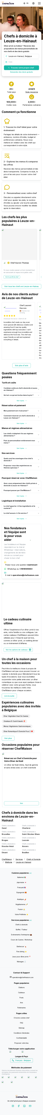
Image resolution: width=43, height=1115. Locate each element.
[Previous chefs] (4, 254)
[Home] (8, 3)
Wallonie (8, 862)
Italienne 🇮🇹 (21, 877)
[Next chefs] (38, 254)
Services (19, 859)
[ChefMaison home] (21, 1097)
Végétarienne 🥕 (21, 904)
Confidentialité (21, 1038)
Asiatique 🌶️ (21, 899)
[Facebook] (18, 1106)
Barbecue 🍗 (21, 946)
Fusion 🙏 (21, 909)
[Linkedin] (24, 1106)
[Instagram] (13, 1106)
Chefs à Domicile (33, 859)
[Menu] (39, 3)
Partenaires (21, 1008)
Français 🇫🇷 (21, 887)
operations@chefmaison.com (22, 977)
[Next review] (38, 330)
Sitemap (21, 1028)
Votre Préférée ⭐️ (21, 914)
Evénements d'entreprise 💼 (21, 935)
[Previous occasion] (4, 779)
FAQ (21, 1023)
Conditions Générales (21, 1033)
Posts (21, 998)
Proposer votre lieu (21, 1043)
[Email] (30, 1106)
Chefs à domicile (21, 925)
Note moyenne (31, 92)
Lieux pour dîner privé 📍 (21, 957)
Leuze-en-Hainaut (23, 862)
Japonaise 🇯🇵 (21, 882)
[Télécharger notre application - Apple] (14, 1052)
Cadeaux (21, 992)
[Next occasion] (38, 779)
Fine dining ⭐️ (21, 951)
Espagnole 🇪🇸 (22, 892)
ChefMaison (7, 859)
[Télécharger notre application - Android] (28, 1052)
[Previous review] (4, 330)
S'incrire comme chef (21, 1018)
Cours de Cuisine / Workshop (21, 940)
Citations (21, 987)
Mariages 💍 (21, 962)
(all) (30, 873)
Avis (21, 1003)
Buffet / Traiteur (21, 929)
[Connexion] (33, 3)
